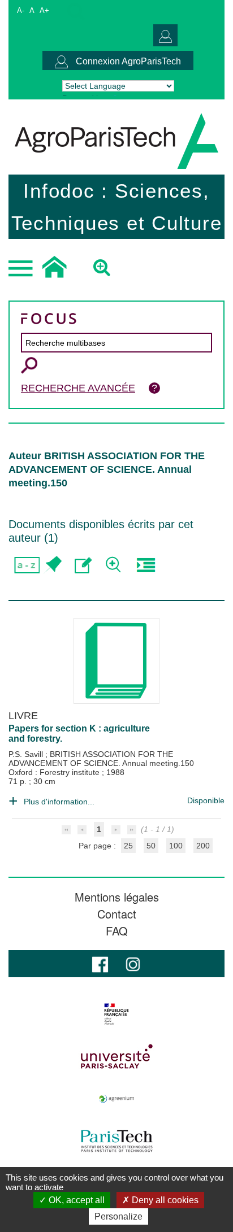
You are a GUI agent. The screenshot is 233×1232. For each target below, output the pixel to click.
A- (20, 10)
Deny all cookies (164, 1200)
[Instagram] (132, 963)
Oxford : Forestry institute (55, 772)
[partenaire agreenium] (116, 1099)
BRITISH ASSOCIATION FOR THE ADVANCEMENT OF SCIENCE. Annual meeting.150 (101, 759)
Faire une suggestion (83, 565)
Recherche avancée (78, 388)
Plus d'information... (59, 801)
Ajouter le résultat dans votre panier (52, 565)
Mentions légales (117, 897)
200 (203, 845)
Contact (116, 914)
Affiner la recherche (114, 565)
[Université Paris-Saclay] (116, 1056)
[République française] (116, 1014)
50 (151, 845)
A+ (44, 10)
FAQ (117, 931)
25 (128, 845)
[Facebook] (100, 963)
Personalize (118, 1216)
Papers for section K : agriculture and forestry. (79, 733)
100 (176, 845)
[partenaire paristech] (116, 1141)
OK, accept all (75, 1200)
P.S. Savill (26, 754)
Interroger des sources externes (145, 565)
